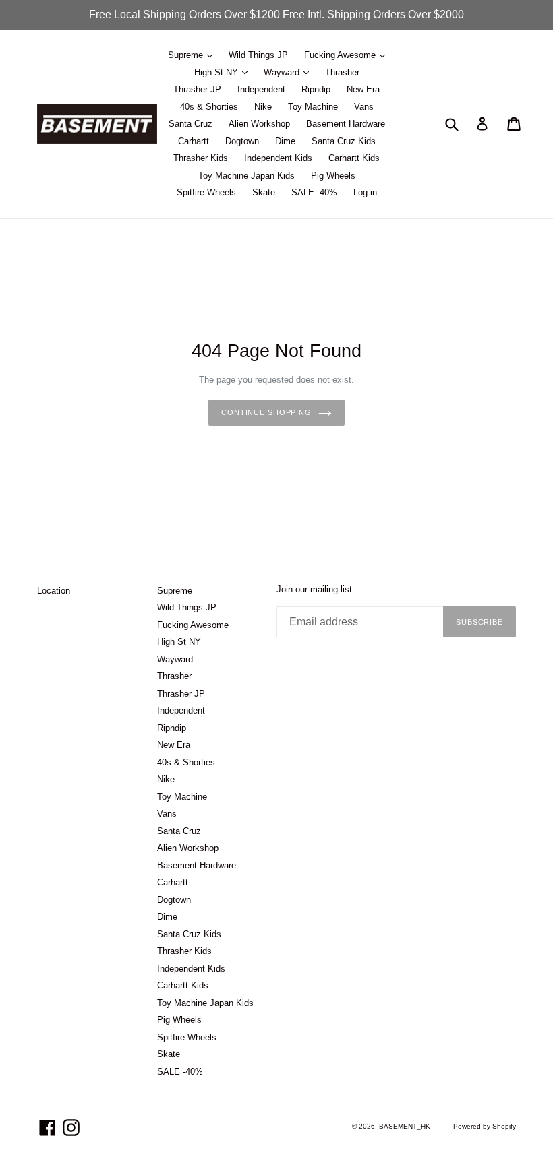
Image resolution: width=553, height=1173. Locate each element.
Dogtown (242, 141)
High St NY (217, 72)
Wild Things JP (258, 55)
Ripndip (315, 89)
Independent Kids (278, 158)
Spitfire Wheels (206, 192)
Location (53, 590)
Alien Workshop (259, 124)
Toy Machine (313, 107)
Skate (263, 192)
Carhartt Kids (354, 158)
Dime (285, 141)
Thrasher (342, 72)
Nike (263, 107)
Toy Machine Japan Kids (246, 175)
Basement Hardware (345, 124)
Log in (365, 192)
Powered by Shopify (484, 1126)
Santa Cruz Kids (344, 141)
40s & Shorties (209, 107)
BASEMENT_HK (404, 1126)
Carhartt (193, 141)
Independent (261, 89)
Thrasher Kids (200, 158)
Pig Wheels (333, 175)
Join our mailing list (314, 589)
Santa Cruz (190, 124)
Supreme (187, 55)
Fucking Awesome (341, 55)
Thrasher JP (197, 89)
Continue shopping (266, 412)
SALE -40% (314, 192)
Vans (364, 107)
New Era (363, 89)
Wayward (283, 72)
